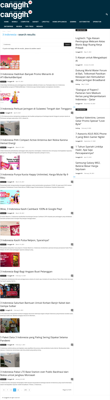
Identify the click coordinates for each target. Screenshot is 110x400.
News (2, 113)
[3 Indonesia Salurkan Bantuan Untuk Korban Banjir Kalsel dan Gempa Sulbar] (36, 291)
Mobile (15, 22)
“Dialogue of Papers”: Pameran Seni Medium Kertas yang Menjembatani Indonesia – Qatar (91, 94)
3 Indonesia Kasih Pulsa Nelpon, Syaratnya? (24, 240)
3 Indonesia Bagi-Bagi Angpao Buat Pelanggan (26, 271)
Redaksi (40, 26)
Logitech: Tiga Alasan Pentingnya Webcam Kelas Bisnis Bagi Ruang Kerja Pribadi (90, 42)
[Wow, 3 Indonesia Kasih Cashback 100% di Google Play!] (36, 197)
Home (6, 22)
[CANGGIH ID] (55, 14)
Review (19, 26)
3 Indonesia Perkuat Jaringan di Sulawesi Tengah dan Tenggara (36, 108)
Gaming (73, 22)
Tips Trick (29, 26)
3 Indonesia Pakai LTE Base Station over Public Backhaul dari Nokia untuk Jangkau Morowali (34, 373)
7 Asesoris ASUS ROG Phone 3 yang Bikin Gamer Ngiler (91, 135)
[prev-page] (73, 107)
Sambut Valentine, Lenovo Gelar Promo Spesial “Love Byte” (90, 121)
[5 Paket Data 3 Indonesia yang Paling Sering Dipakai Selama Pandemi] (36, 325)
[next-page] (74, 107)
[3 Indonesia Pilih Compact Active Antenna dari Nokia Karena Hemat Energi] (36, 128)
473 (25, 390)
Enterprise (8, 26)
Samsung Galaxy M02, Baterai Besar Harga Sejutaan (88, 166)
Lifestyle (45, 22)
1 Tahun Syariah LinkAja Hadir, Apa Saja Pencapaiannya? (89, 150)
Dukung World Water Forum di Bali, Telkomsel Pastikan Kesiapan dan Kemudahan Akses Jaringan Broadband (91, 75)
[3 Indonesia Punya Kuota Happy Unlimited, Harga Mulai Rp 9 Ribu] (36, 162)
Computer (25, 22)
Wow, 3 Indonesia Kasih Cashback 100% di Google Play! (31, 208)
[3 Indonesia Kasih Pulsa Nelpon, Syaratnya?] (36, 228)
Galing (78, 84)
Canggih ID (10, 81)
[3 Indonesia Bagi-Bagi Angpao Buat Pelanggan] (36, 259)
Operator (97, 22)
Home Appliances (60, 22)
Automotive (84, 22)
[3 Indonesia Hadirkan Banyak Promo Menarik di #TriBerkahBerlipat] (36, 62)
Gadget (35, 22)
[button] (106, 14)
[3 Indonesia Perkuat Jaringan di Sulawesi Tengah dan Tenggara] (36, 97)
